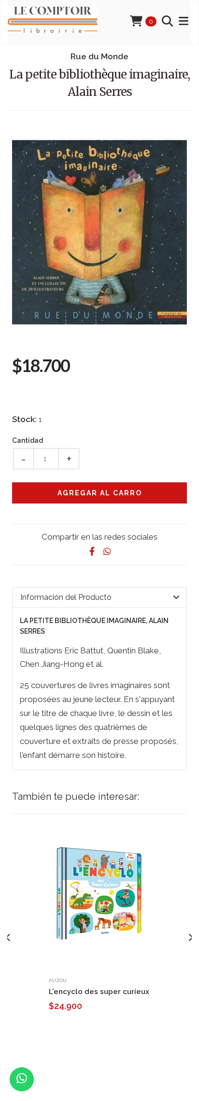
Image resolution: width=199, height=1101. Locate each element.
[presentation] (8, 938)
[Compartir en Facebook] (92, 551)
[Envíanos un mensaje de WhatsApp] (22, 1079)
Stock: (24, 419)
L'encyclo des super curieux (99, 991)
